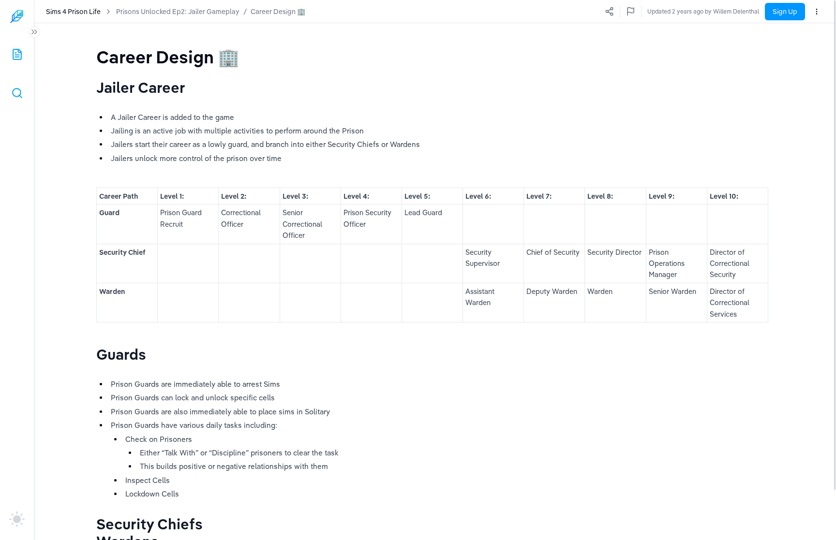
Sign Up (785, 11)
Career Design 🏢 (278, 11)
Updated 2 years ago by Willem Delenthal (703, 11)
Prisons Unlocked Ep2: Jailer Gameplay (177, 11)
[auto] (17, 519)
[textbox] (167, 57)
